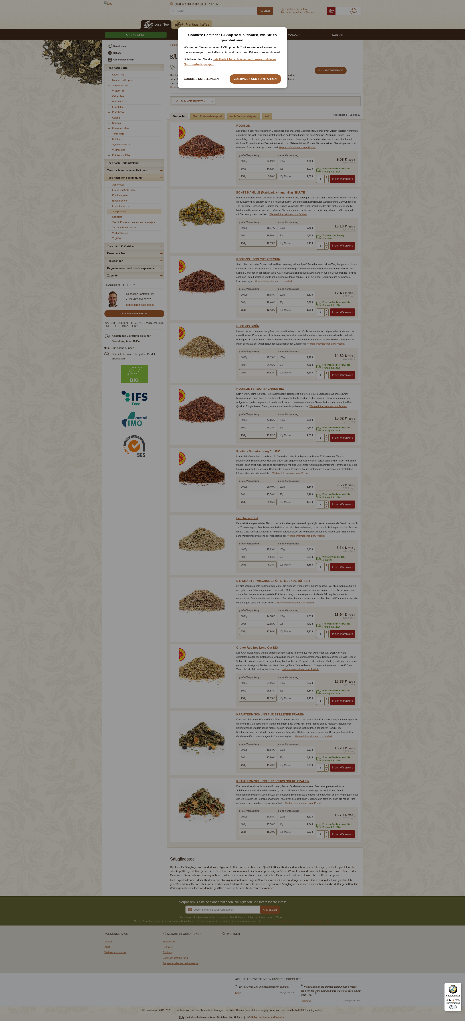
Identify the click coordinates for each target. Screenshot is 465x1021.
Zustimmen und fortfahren (255, 78)
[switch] (453, 1007)
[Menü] (459, 985)
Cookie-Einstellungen (201, 78)
